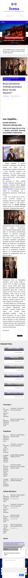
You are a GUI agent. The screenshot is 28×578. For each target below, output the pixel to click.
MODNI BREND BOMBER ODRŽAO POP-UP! (17, 455)
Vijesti (16, 78)
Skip (17, 575)
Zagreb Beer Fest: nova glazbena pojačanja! (16, 479)
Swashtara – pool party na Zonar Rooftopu (17, 409)
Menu (3, 22)
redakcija (6, 96)
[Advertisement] (14, 107)
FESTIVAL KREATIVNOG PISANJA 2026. (17, 420)
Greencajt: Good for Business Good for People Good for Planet (17, 466)
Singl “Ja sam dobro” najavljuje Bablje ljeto (16, 525)
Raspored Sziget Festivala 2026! (15, 515)
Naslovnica (6, 78)
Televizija (12, 78)
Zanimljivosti (6, 80)
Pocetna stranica (15, 49)
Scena (14, 8)
